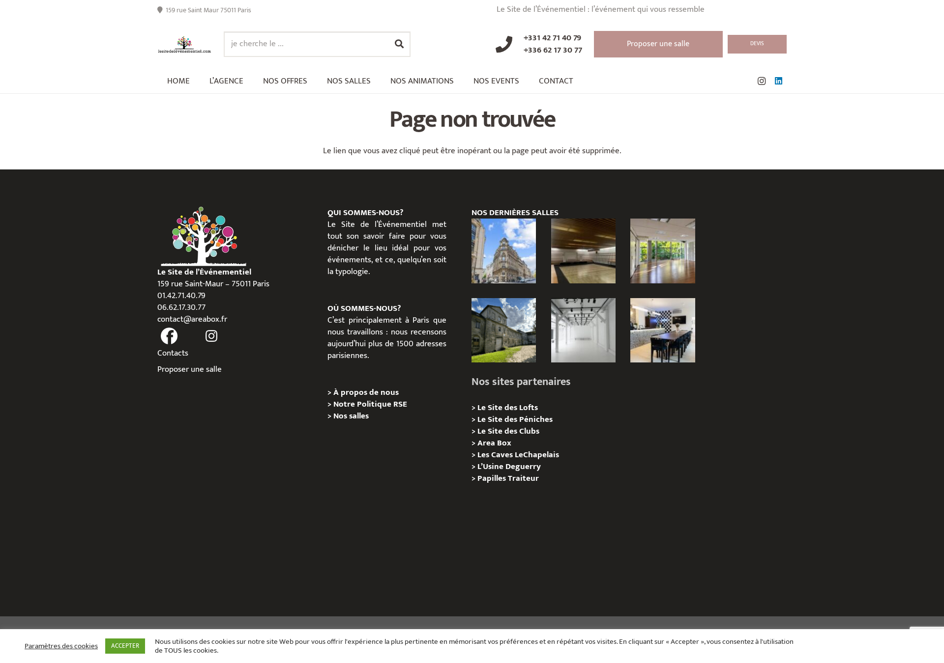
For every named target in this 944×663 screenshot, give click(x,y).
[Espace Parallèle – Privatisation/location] (583, 330)
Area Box (494, 443)
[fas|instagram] (212, 336)
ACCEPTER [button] (125, 645)
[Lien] (184, 44)
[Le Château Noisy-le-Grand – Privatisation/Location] (583, 251)
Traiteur (523, 478)
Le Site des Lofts (507, 407)
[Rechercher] (399, 44)
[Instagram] (761, 81)
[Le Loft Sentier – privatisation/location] (662, 330)
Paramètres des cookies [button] (61, 646)
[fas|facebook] (169, 336)
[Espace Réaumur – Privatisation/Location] (504, 251)
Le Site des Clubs (508, 431)
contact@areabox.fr (192, 319)
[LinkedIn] (778, 81)
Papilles (492, 478)
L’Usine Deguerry (509, 466)
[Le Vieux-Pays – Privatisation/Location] (504, 330)
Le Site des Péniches (515, 419)
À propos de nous (366, 392)
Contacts (172, 353)
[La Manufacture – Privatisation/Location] (662, 251)
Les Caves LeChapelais (518, 455)
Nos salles (351, 416)
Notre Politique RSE (370, 404)
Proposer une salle (189, 369)
